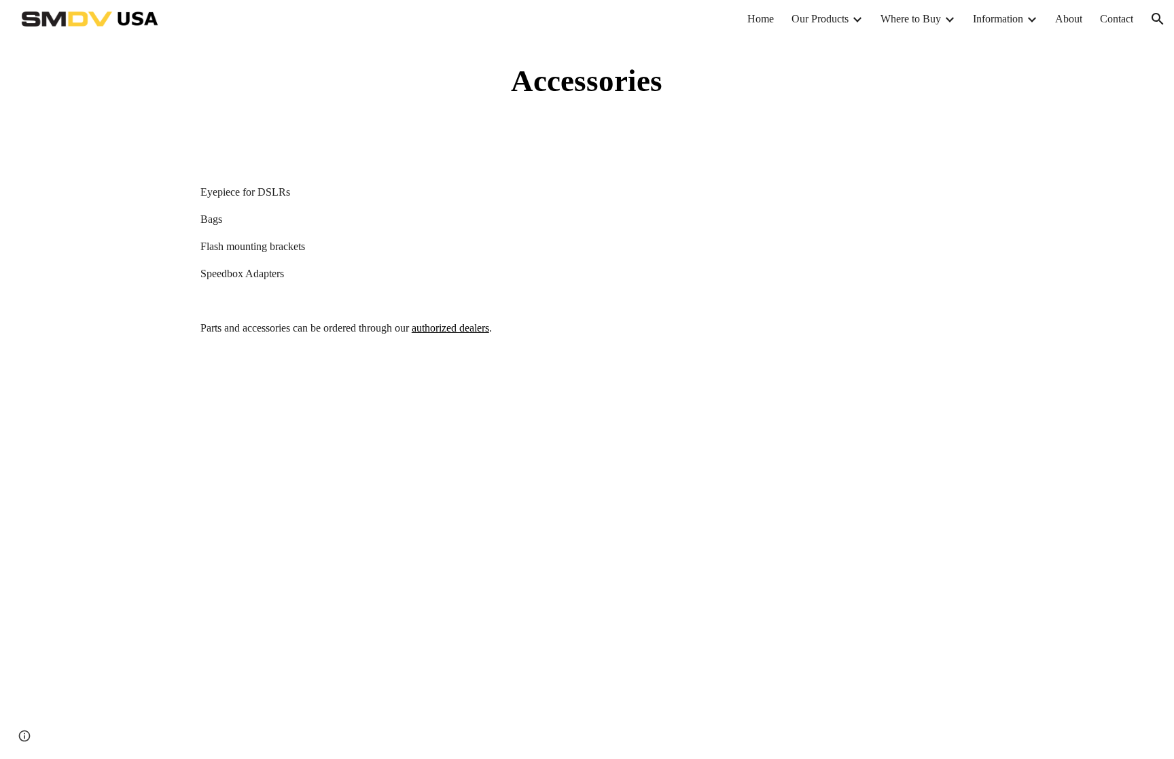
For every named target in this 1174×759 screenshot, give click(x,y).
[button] (1157, 19)
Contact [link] (1116, 18)
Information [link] (998, 18)
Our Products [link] (820, 18)
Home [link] (760, 18)
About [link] (1068, 18)
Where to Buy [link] (910, 18)
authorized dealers (450, 328)
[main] (587, 81)
